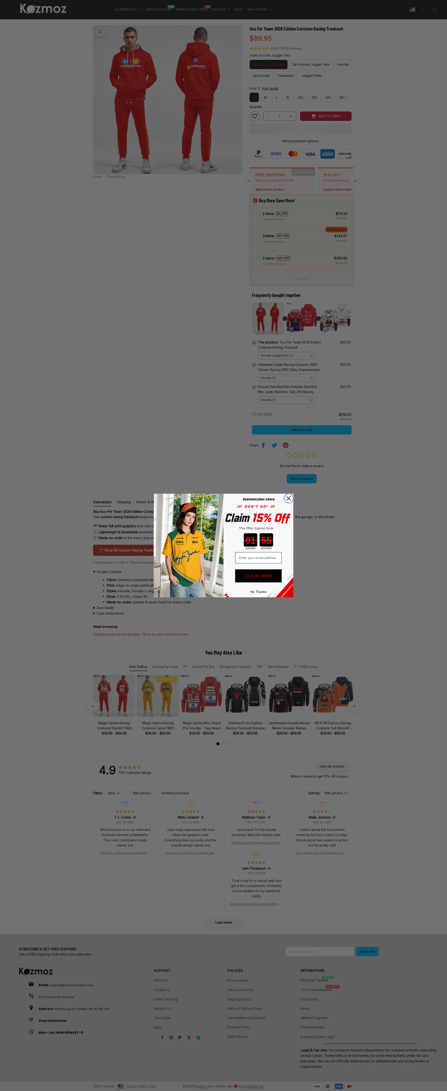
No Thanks (259, 592)
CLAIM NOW (258, 576)
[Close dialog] (288, 498)
